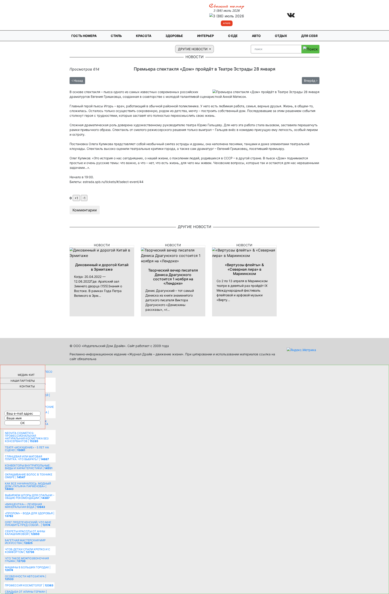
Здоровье (174, 36)
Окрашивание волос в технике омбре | (28, 476)
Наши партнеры (23, 380)
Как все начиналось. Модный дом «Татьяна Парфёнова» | (28, 486)
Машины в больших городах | (27, 569)
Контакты (27, 386)
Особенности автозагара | (25, 578)
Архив (227, 23)
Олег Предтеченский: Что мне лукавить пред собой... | (28, 524)
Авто (256, 36)
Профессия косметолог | (29, 585)
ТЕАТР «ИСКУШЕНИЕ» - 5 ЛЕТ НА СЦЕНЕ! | (27, 449)
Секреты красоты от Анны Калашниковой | (25, 533)
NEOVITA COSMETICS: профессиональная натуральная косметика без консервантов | (27, 437)
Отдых (281, 36)
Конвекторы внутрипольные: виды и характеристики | (28, 467)
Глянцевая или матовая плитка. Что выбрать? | (27, 458)
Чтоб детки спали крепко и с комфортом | (27, 551)
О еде (233, 36)
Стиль (116, 36)
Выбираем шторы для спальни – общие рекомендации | (29, 496)
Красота (143, 36)
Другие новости (193, 49)
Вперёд (310, 80)
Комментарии (84, 210)
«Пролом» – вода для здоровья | (29, 515)
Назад (78, 80)
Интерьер (205, 36)
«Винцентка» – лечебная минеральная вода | (25, 506)
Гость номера (84, 36)
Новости (102, 245)
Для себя (309, 36)
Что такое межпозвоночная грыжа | (27, 560)
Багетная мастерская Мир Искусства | (25, 542)
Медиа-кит (26, 375)
